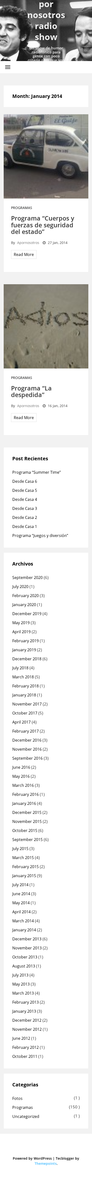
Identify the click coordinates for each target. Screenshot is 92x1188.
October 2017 (24, 713)
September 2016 (27, 758)
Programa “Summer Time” (36, 472)
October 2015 (24, 830)
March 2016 (23, 785)
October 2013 (24, 957)
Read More (24, 254)
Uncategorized (25, 1116)
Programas (21, 207)
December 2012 (26, 1020)
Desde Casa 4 (24, 499)
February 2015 (25, 866)
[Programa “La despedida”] (46, 326)
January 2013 (24, 1011)
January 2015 (24, 875)
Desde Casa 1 (24, 526)
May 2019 (21, 622)
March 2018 (23, 677)
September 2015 (27, 839)
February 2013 (25, 1002)
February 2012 (25, 1047)
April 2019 (21, 631)
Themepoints (46, 1163)
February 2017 (25, 731)
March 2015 (23, 857)
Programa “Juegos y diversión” (40, 535)
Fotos (17, 1098)
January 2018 (24, 695)
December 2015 (26, 812)
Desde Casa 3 (24, 508)
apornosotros (28, 242)
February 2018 (25, 686)
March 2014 (23, 921)
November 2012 (27, 1029)
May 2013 (21, 984)
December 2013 (26, 939)
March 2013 (23, 993)
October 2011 (24, 1056)
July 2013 (20, 975)
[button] (7, 67)
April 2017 (21, 722)
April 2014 (21, 912)
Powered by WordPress (32, 1158)
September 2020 (27, 577)
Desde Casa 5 (24, 490)
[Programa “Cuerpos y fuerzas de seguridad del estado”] (46, 156)
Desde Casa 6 (24, 481)
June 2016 (21, 767)
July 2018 (20, 668)
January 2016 (24, 803)
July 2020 (20, 586)
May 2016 (21, 776)
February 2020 (25, 595)
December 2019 (26, 613)
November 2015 (27, 821)
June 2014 (21, 893)
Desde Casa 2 (24, 517)
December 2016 (26, 740)
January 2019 (24, 649)
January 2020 (24, 604)
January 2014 (24, 930)
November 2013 (27, 948)
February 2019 (25, 640)
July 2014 (20, 884)
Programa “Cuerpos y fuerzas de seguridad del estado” (42, 225)
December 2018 (26, 659)
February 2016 (25, 794)
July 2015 (20, 848)
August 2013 (23, 966)
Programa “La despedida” (31, 391)
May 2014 (21, 902)
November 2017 (27, 704)
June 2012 (21, 1038)
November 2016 (27, 749)
